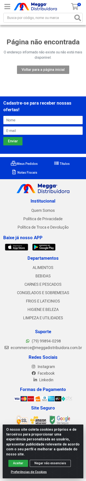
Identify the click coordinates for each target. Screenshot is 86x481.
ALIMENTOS (43, 267)
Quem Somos (43, 210)
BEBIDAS (43, 276)
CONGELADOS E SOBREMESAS (43, 293)
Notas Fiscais (27, 172)
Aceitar (18, 463)
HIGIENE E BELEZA (43, 309)
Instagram (46, 367)
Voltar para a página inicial (43, 70)
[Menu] (7, 7)
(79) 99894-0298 (46, 341)
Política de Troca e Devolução (43, 227)
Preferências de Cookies (29, 472)
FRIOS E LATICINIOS (43, 301)
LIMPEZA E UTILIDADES (43, 318)
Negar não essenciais (50, 463)
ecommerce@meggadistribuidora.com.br (46, 348)
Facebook (46, 373)
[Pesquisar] (77, 17)
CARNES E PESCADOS (43, 284)
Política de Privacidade (43, 219)
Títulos (64, 163)
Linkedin (45, 380)
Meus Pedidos (27, 163)
